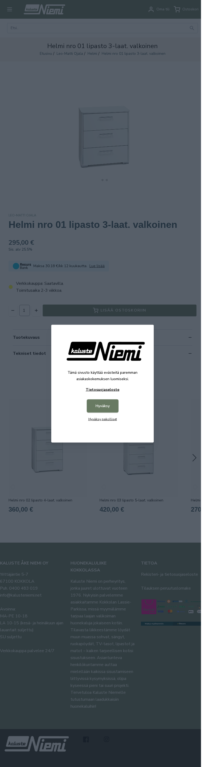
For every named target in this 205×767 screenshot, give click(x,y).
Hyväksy (103, 405)
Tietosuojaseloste (102, 389)
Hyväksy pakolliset (102, 419)
